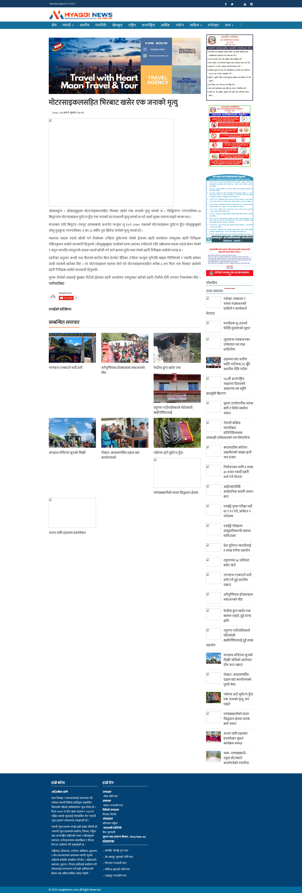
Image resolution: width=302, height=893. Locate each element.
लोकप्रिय (211, 283)
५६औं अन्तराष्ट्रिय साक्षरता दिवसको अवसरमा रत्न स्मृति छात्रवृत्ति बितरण (226, 386)
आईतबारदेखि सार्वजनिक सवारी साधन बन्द (238, 492)
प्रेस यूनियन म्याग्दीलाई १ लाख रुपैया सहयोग (237, 548)
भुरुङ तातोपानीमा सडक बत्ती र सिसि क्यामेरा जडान (238, 408)
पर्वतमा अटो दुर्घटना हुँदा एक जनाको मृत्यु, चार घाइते (238, 699)
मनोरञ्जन (213, 25)
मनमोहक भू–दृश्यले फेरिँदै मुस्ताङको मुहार (237, 325)
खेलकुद (117, 25)
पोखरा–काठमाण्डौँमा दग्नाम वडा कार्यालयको (120, 455)
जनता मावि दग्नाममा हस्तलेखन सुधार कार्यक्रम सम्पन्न (235, 738)
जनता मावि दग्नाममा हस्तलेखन (67, 533)
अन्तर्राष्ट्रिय (148, 25)
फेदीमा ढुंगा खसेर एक (167, 368)
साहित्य (195, 25)
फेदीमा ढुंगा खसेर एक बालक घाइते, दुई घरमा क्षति (237, 616)
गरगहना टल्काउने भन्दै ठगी (65, 368)
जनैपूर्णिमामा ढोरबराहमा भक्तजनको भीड (123, 370)
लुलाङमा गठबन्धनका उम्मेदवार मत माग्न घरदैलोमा (237, 344)
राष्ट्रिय (132, 25)
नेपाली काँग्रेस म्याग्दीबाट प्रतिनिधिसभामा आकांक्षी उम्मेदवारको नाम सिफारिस (228, 430)
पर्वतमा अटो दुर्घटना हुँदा (168, 453)
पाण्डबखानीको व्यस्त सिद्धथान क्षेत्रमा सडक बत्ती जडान (237, 719)
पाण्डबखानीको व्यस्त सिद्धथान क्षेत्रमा (176, 493)
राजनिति (100, 25)
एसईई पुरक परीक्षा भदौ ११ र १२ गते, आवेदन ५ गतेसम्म (238, 511)
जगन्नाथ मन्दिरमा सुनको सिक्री (67, 453)
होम (54, 25)
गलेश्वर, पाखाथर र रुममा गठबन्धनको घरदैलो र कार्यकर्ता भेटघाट (226, 306)
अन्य (228, 25)
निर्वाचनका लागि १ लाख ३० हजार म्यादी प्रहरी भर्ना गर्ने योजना (238, 472)
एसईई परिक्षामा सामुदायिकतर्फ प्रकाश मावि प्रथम (237, 531)
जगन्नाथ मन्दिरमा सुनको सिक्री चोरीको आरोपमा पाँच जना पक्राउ (238, 660)
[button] (241, 25)
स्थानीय (84, 25)
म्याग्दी (67, 25)
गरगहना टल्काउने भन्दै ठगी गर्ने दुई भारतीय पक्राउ (237, 580)
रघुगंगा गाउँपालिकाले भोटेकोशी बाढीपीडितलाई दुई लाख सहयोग (229, 638)
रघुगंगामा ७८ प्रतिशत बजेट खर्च (236, 562)
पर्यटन (180, 25)
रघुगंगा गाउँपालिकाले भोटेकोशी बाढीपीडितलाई (173, 410)
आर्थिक (165, 25)
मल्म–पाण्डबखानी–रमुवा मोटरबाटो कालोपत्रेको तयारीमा (236, 758)
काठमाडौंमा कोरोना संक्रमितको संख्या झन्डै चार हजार (237, 452)
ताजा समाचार (214, 291)
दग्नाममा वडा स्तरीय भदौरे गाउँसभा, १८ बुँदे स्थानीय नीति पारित (237, 364)
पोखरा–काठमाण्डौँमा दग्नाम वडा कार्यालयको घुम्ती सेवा (237, 680)
